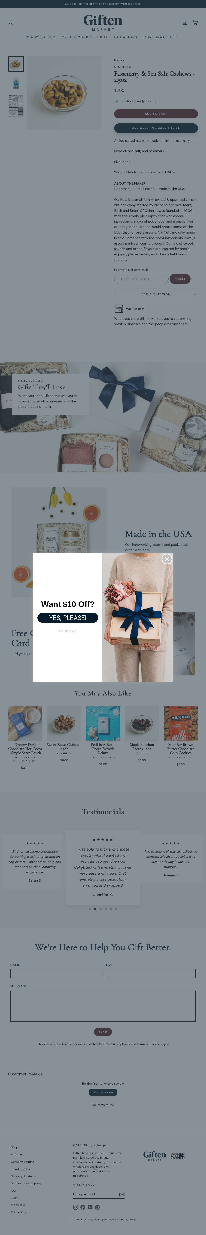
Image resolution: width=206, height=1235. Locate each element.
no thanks (68, 631)
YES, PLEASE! (68, 618)
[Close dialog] (167, 559)
